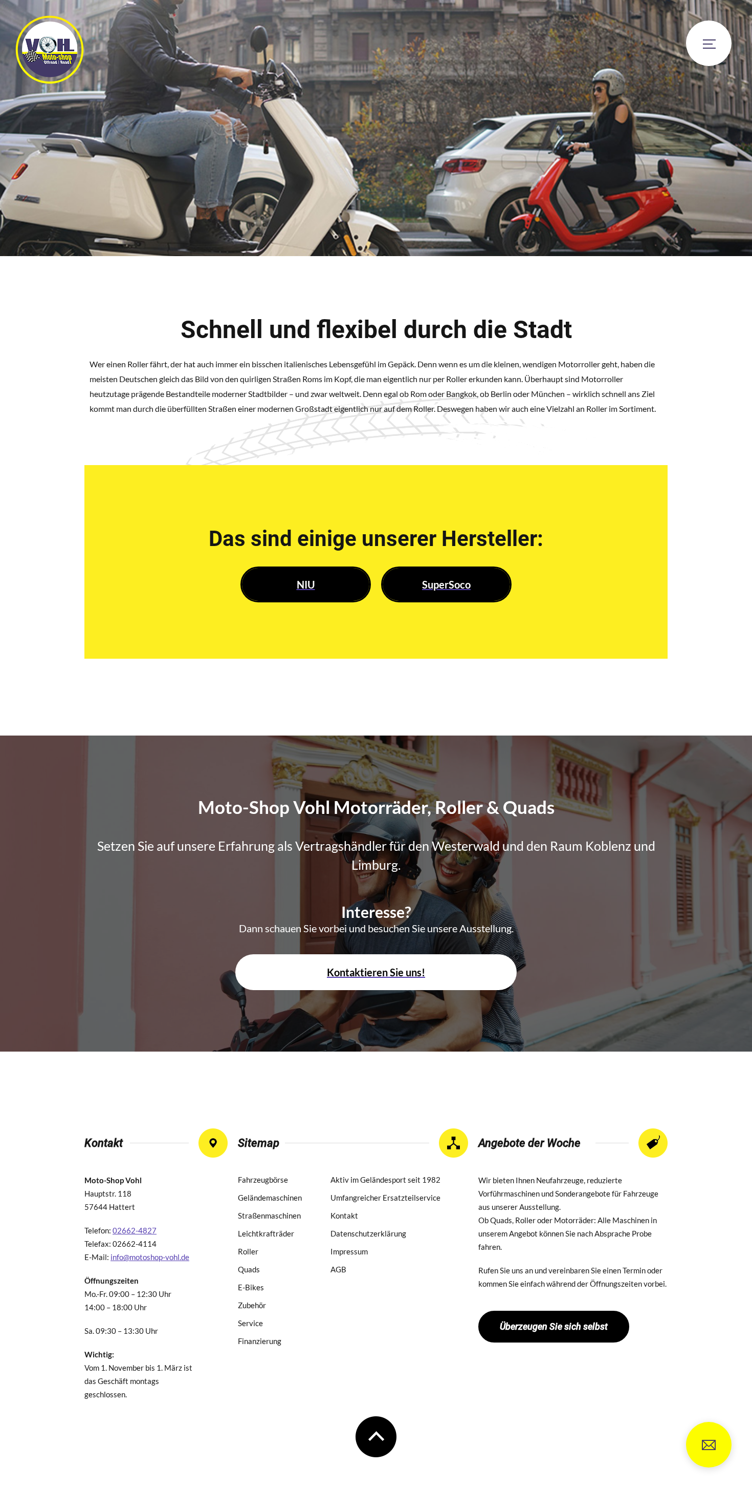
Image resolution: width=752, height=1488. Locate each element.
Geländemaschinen (270, 1197)
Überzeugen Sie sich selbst (554, 1326)
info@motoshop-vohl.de (709, 1445)
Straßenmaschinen (269, 1215)
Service (250, 1323)
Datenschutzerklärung (368, 1233)
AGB (338, 1269)
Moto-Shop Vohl (49, 49)
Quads (249, 1269)
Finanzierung (259, 1341)
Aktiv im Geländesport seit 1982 (385, 1179)
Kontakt (344, 1215)
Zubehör (252, 1305)
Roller (248, 1251)
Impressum (349, 1251)
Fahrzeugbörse (263, 1179)
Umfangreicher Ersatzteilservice (385, 1197)
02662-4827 (135, 1230)
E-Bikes (251, 1287)
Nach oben (376, 1436)
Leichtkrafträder (266, 1233)
